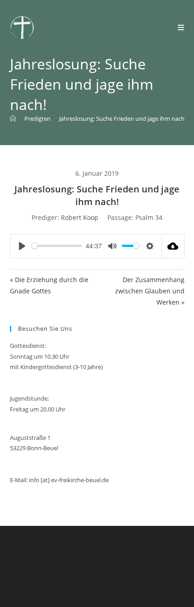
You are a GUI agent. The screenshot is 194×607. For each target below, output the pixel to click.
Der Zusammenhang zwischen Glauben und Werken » (150, 290)
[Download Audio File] (173, 246)
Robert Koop (79, 217)
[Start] (13, 118)
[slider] (57, 246)
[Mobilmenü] (181, 27)
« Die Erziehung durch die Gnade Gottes (49, 285)
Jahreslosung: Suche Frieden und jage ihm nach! (122, 118)
